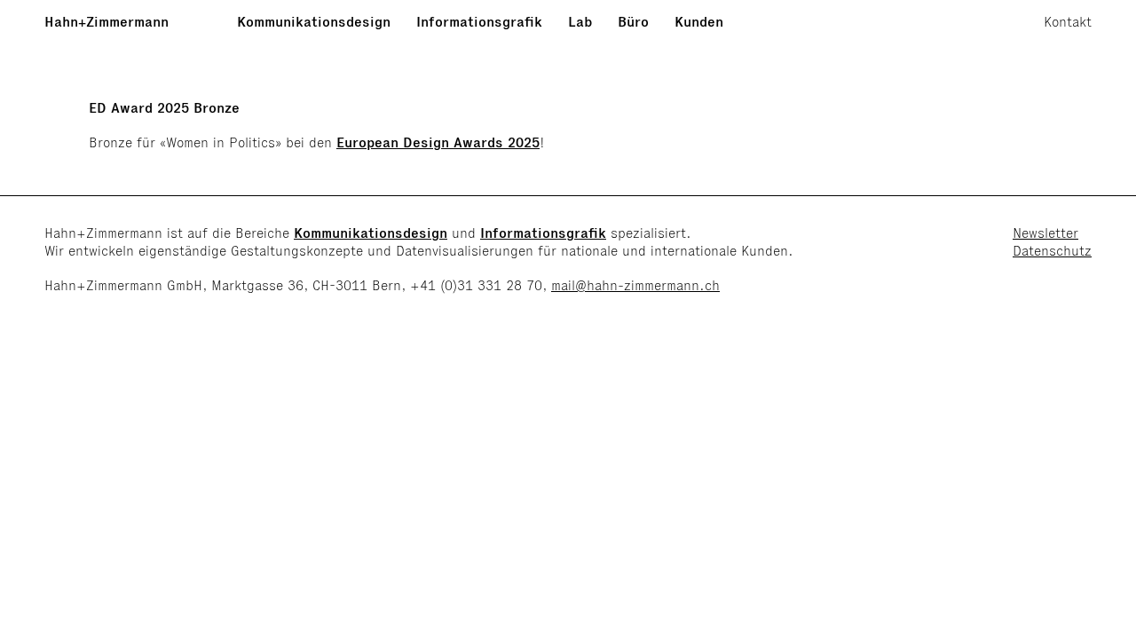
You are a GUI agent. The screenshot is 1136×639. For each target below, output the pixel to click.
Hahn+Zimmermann (106, 21)
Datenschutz (1052, 250)
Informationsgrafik (479, 21)
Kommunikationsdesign (313, 21)
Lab (580, 21)
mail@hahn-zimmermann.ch (635, 285)
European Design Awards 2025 (438, 142)
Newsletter (1045, 233)
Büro (633, 21)
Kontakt (1068, 21)
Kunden (698, 21)
